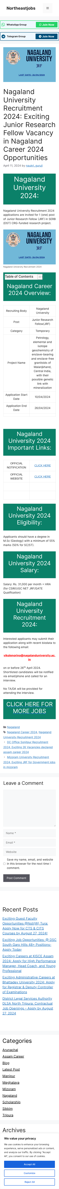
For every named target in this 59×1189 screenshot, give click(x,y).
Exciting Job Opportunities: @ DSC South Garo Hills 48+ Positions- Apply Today (29, 945)
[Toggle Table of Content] (38, 277)
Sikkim (7, 1109)
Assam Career (13, 1056)
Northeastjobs (21, 8)
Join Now (48, 24)
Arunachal (10, 1050)
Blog (5, 1063)
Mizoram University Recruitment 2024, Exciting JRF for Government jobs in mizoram (29, 762)
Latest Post (11, 1069)
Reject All (30, 1182)
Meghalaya (10, 1082)
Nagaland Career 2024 (22, 732)
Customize (29, 1173)
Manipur (8, 1076)
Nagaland (13, 727)
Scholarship (11, 1102)
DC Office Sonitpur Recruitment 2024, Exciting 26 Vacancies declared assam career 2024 (28, 747)
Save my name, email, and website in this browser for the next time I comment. (30, 864)
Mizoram (9, 1089)
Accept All (29, 1164)
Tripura (7, 1115)
